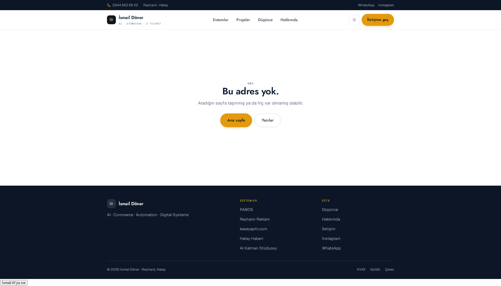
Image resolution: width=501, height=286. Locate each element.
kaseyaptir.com (253, 228)
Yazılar (268, 120)
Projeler (243, 20)
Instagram (386, 5)
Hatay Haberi (251, 238)
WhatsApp (366, 5)
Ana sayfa (236, 120)
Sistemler (221, 20)
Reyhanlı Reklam (255, 219)
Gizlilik (375, 269)
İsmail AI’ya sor (14, 283)
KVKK (361, 269)
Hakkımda (289, 20)
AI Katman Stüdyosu (258, 248)
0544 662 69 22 (125, 5)
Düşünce (265, 20)
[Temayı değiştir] (354, 20)
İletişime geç (378, 19)
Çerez (389, 269)
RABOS (246, 209)
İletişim (328, 228)
